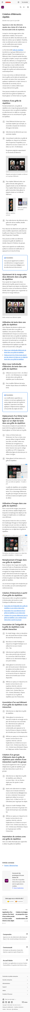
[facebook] (3, 1002)
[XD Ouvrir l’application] (28, 7)
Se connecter (25, 2)
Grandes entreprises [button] (7, 980)
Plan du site (9, 1009)
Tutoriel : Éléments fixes (11, 865)
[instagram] (6, 1002)
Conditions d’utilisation (18, 1007)
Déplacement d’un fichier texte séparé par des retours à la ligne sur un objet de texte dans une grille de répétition (16, 357)
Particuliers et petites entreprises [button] (10, 976)
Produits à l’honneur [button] (7, 994)
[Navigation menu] (2, 2)
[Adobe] (8, 2)
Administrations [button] (6, 983)
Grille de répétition (18, 50)
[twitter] (9, 1002)
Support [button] (4, 987)
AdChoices (16, 1009)
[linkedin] (12, 1002)
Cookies (4, 1009)
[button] (18, 2)
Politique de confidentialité (8, 1007)
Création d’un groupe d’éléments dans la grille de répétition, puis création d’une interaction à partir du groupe (16, 618)
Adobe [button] (4, 990)
